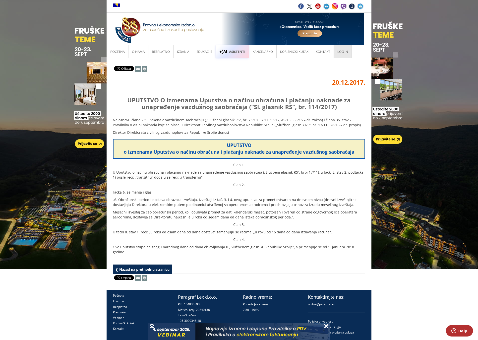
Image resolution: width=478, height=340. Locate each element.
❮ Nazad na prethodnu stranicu (142, 269)
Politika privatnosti (320, 321)
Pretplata (119, 312)
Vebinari (118, 318)
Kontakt (118, 329)
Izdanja (183, 51)
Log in (342, 51)
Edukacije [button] (204, 51)
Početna (117, 51)
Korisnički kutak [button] (294, 51)
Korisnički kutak (123, 323)
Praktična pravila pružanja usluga (331, 332)
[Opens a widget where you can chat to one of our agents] (459, 331)
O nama (138, 51)
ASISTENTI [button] (237, 51)
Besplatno (161, 51)
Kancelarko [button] (262, 51)
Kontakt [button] (323, 51)
